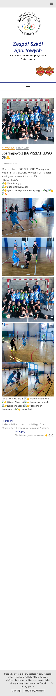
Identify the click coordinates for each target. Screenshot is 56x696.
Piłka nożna (22, 148)
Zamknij (16, 690)
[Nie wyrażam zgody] (52, 683)
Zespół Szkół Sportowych (28, 47)
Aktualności (8, 148)
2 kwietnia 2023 (10, 163)
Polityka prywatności (34, 690)
